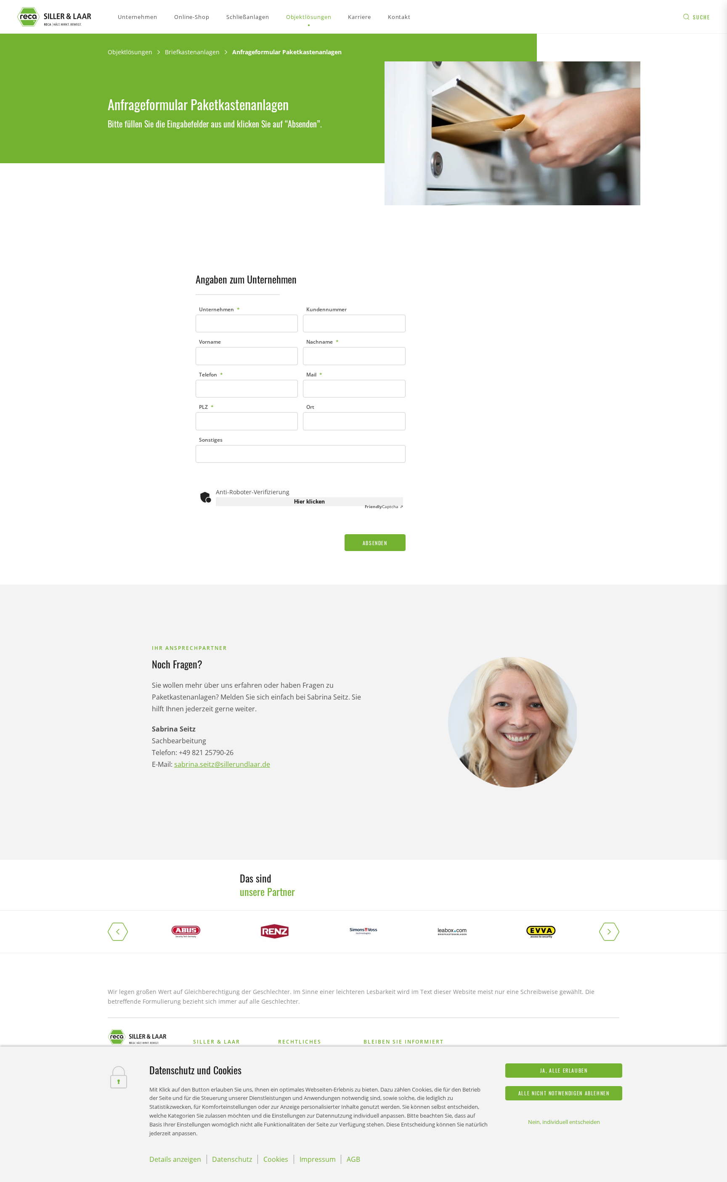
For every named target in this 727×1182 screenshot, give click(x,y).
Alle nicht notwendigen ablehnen (564, 1093)
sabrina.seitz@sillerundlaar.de (222, 764)
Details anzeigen (175, 1159)
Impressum (318, 1159)
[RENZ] (274, 931)
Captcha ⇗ (384, 506)
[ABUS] (185, 931)
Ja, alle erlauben (564, 1070)
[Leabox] (452, 931)
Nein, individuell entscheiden (564, 1122)
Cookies (275, 1159)
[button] (124, 931)
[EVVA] (541, 931)
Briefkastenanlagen (192, 52)
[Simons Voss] (363, 931)
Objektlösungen (130, 52)
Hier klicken (309, 501)
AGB (353, 1159)
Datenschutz (232, 1159)
